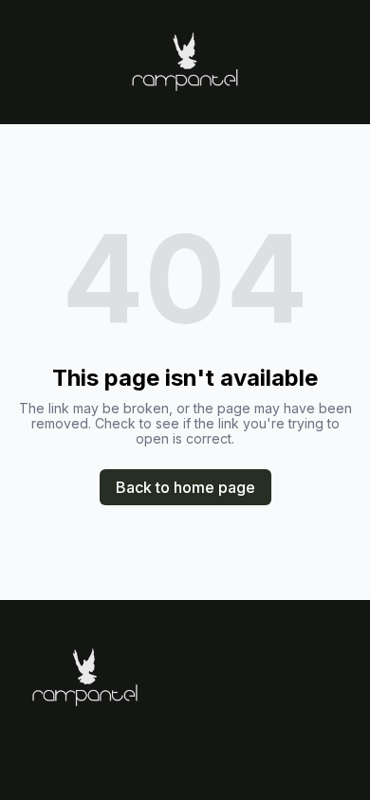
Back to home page (185, 487)
